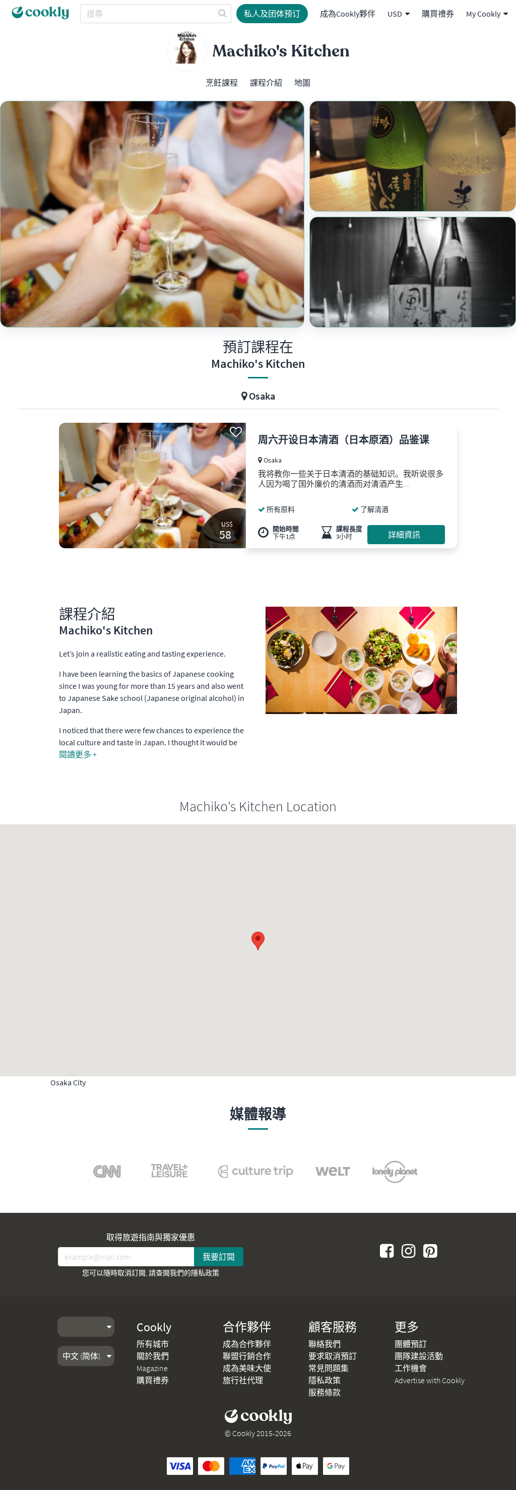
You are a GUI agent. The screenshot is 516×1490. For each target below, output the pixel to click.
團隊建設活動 (419, 1356)
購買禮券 (438, 14)
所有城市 (153, 1344)
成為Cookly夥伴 (347, 14)
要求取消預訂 (332, 1356)
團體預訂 (411, 1344)
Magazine (152, 1368)
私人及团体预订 (272, 14)
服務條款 (324, 1392)
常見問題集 (328, 1368)
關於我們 (153, 1356)
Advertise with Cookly (430, 1380)
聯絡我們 (324, 1344)
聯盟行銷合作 (247, 1356)
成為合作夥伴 (247, 1344)
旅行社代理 (243, 1380)
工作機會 (411, 1368)
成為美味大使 (247, 1368)
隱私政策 (205, 1272)
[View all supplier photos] (152, 214)
